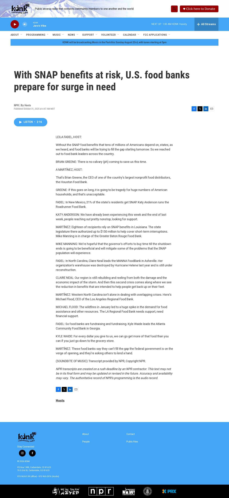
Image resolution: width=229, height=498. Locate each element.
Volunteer (108, 34)
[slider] (30, 24)
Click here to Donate (200, 9)
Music (57, 34)
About (15, 34)
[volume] (25, 24)
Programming (35, 34)
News (71, 34)
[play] (14, 24)
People (86, 441)
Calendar (129, 34)
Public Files (132, 441)
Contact (130, 434)
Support (88, 34)
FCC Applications (155, 34)
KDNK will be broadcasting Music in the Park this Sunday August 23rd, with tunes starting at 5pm (115, 42)
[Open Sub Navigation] (21, 34)
